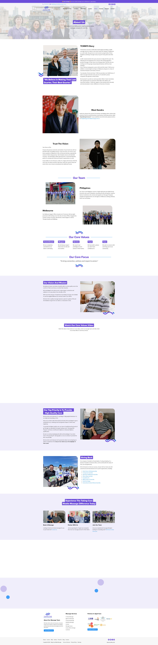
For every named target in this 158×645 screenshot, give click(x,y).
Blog (64, 639)
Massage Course (69, 626)
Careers (90, 8)
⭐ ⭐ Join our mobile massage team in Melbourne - (79, 1)
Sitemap (79, 642)
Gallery (55, 639)
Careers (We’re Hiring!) (70, 627)
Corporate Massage (70, 620)
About (95, 8)
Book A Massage (48, 525)
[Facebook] (109, 4)
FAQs (52, 639)
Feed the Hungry (86, 481)
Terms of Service (66, 642)
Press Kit (60, 639)
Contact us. (54, 529)
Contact (112, 8)
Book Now (83, 8)
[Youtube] (111, 4)
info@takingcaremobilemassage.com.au (90, 118)
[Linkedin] (114, 4)
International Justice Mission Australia (92, 483)
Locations (76, 8)
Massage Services (67, 8)
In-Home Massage (69, 616)
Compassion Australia (88, 473)
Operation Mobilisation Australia (90, 474)
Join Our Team (97, 525)
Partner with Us (73, 525)
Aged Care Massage (70, 618)
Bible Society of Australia (88, 479)
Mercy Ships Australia (87, 476)
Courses (101, 8)
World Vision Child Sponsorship (90, 471)
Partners (107, 8)
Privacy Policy (74, 642)
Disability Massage (70, 622)
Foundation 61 (86, 478)
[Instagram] (113, 4)
